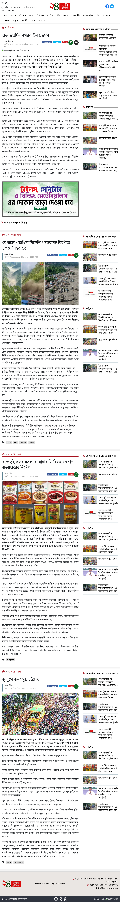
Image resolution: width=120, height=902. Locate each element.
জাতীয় (50, 15)
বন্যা (15, 442)
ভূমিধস (32, 442)
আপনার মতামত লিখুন (15, 222)
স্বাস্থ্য (33, 20)
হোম (5, 15)
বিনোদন (106, 15)
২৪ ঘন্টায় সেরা (14, 235)
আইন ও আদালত (63, 15)
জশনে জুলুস (19, 862)
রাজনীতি (76, 15)
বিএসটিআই (10, 660)
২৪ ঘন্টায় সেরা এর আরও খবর (101, 236)
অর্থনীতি (24, 20)
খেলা (98, 15)
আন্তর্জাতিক (88, 15)
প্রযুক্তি (16, 20)
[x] (112, 6)
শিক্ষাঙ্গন (6, 20)
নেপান (9, 442)
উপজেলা (40, 15)
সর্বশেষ (13, 15)
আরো (40, 20)
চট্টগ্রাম (21, 15)
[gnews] (116, 6)
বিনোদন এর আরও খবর (98, 29)
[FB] (107, 6)
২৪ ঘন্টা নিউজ (12, 899)
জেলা (31, 15)
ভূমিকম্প (23, 442)
